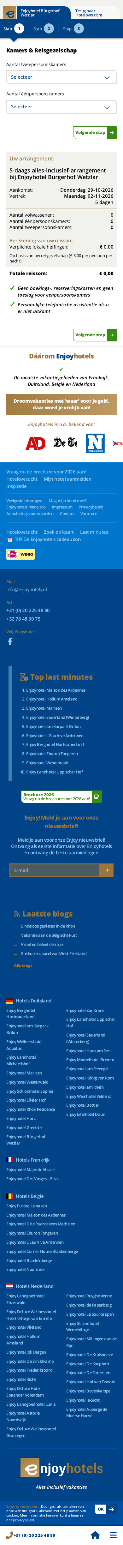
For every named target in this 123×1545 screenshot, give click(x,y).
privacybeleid (23, 1520)
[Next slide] (114, 443)
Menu (114, 1535)
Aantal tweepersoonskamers (29, 64)
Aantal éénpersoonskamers (35, 94)
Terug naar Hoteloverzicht (88, 13)
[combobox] (61, 77)
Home (95, 1535)
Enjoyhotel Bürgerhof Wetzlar (40, 13)
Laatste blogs (47, 913)
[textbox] (61, 77)
